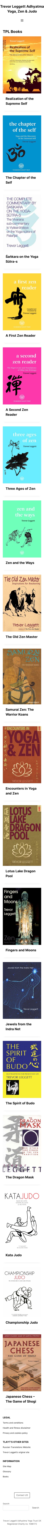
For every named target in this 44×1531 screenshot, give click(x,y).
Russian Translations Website (17, 1447)
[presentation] (22, 64)
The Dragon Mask (20, 1177)
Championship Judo (22, 1322)
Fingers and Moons (21, 950)
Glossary (7, 1471)
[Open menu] (22, 20)
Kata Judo (14, 1255)
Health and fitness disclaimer (16, 1428)
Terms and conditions (13, 1423)
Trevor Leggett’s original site (16, 1452)
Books (6, 1476)
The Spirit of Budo (20, 1103)
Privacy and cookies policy (15, 1433)
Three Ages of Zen (20, 489)
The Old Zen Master (22, 637)
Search (6, 1504)
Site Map (7, 1466)
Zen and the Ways (20, 563)
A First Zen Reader (20, 336)
